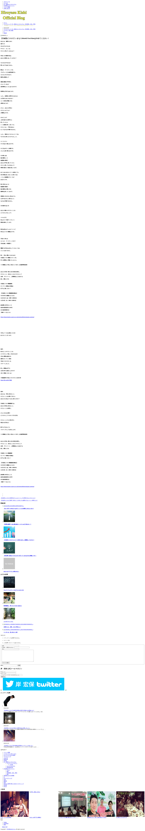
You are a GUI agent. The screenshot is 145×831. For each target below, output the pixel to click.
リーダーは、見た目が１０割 (10, 632)
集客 (12, 30)
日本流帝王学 (10, 767)
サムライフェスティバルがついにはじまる (14, 590)
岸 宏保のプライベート (9, 5)
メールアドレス (4, 675)
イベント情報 (7, 7)
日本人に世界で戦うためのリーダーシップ (14, 783)
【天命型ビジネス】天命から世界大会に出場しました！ (17, 728)
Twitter (5, 822)
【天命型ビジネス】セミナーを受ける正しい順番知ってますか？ (19, 540)
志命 (5, 779)
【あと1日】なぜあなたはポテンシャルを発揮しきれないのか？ (19, 508)
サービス (6, 3)
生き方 (5, 786)
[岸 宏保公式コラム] (14, 19)
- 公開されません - (8, 647)
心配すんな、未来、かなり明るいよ (12, 626)
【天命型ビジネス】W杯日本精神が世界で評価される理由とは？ (19, 710)
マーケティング (7, 24)
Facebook (6, 823)
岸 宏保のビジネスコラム (10, 4)
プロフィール (7, 1)
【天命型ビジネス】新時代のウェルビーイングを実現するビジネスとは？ (18, 498)
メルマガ (6, 757)
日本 (5, 782)
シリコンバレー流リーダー (10, 753)
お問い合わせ (7, 8)
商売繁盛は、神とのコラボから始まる (13, 605)
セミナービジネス (11, 766)
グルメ (8, 770)
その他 (11, 764)
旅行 (8, 771)
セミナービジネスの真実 (9, 755)
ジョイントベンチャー (12, 763)
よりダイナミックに (8, 621)
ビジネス (6, 30)
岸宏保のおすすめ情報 (9, 775)
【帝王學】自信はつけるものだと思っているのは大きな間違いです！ (20, 555)
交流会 (5, 760)
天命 (9, 30)
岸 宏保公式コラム (11, 829)
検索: (2, 665)
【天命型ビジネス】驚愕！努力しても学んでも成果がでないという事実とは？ (19, 500)
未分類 (5, 785)
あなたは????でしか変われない (11, 571)
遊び (8, 774)
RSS (5, 824)
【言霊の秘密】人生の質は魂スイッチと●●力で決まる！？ (17, 524)
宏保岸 (5, 33)
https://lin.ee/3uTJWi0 (6, 380)
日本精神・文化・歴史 (30, 24)
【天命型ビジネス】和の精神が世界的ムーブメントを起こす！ (18, 745)
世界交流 (6, 759)
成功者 (5, 781)
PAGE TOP (4, 827)
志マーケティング (8, 778)
